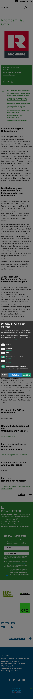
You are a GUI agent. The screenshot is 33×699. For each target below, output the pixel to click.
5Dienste (9, 350)
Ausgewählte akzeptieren (15, 374)
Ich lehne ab (4, 374)
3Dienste (9, 346)
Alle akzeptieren (27, 374)
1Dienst (8, 354)
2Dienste (9, 358)
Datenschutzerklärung (13, 340)
